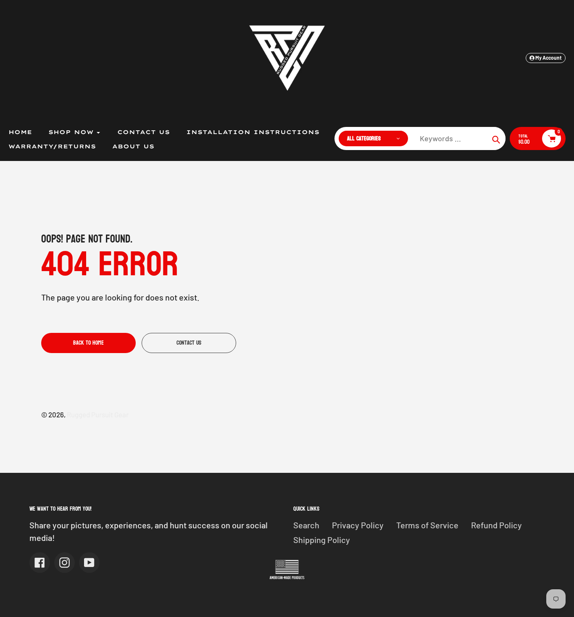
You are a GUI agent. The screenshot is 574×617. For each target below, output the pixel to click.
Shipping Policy (321, 540)
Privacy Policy (358, 525)
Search (306, 525)
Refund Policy (496, 525)
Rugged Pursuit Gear (98, 414)
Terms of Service (427, 525)
